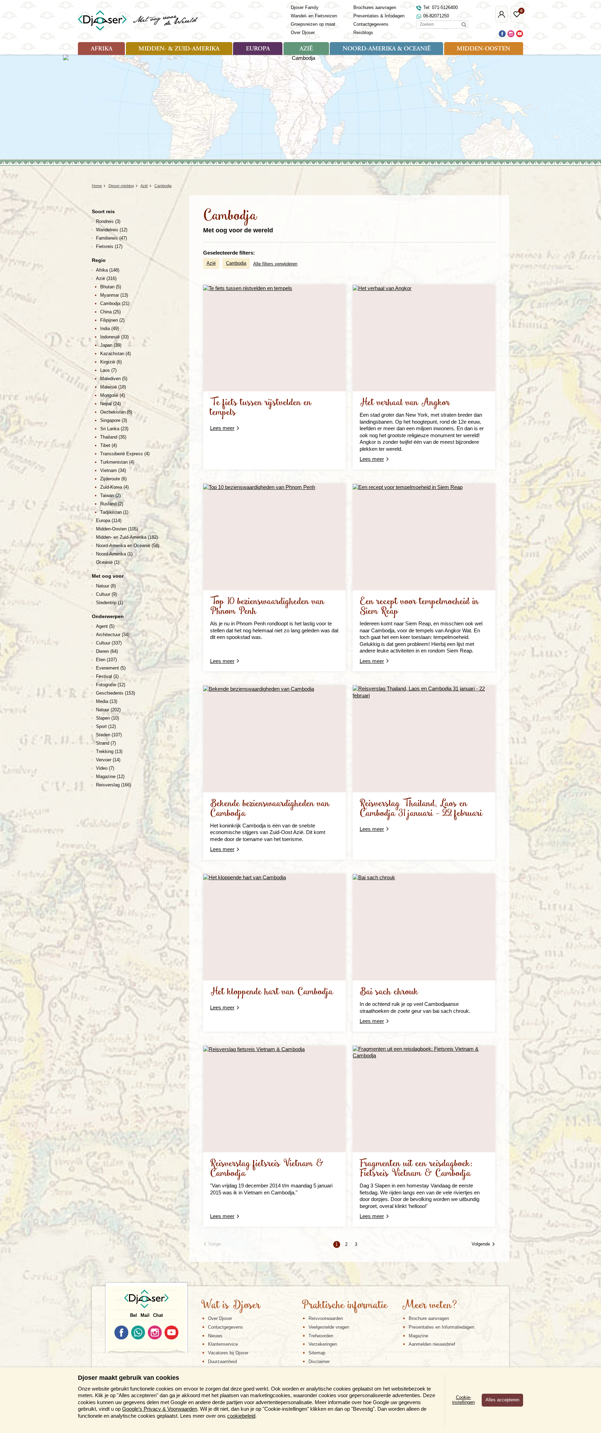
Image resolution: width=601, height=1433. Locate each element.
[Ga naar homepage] (138, 20)
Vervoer (108, 759)
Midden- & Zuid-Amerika (178, 49)
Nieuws (215, 1335)
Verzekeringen (322, 1344)
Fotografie (110, 684)
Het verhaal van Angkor (405, 402)
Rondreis (108, 221)
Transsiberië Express (125, 453)
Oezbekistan (116, 412)
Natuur (106, 586)
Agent (105, 626)
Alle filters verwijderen (275, 263)
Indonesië (114, 336)
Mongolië (112, 395)
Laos (108, 370)
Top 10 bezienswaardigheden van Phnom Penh (267, 606)
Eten (106, 659)
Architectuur (112, 634)
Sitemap (316, 1352)
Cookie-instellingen (463, 1400)
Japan (110, 345)
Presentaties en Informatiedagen (441, 1327)
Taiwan (110, 495)
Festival (107, 676)
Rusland (111, 503)
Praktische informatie (345, 1305)
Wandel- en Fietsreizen (314, 15)
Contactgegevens (370, 24)
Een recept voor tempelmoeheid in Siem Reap (419, 606)
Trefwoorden (320, 1335)
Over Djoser (303, 32)
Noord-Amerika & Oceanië (387, 49)
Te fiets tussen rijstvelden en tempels (261, 407)
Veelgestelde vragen (328, 1327)
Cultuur (106, 594)
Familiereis (111, 238)
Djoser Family (305, 7)
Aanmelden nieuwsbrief (432, 1344)
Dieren (107, 651)
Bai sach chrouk (389, 992)
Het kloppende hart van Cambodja (271, 992)
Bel (133, 1315)
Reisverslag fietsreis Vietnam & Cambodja (267, 1168)
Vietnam (113, 470)
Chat (158, 1315)
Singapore (113, 420)
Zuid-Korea (114, 487)
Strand (106, 743)
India (109, 328)
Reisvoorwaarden (325, 1318)
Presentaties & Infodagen (378, 15)
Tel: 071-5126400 (440, 7)
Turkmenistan (117, 462)
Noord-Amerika (114, 554)
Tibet (108, 445)
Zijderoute (113, 478)
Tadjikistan (114, 512)
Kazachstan (115, 353)
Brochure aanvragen (429, 1318)
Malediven (113, 378)
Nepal (110, 403)
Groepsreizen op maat (313, 24)
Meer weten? (429, 1305)
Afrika (101, 49)
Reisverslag (113, 784)
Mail (145, 1315)
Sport (106, 726)
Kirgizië (111, 362)
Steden (109, 734)
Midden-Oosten (483, 49)
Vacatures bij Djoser (228, 1352)
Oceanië (107, 562)
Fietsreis (109, 246)
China (110, 311)
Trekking (109, 751)
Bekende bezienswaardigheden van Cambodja (270, 808)
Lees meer (222, 428)
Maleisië (113, 387)
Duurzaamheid (222, 1361)
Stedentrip (109, 602)
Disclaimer (319, 1361)
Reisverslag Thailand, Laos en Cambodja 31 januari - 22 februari (421, 808)
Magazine (110, 776)
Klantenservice (223, 1344)
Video (105, 768)
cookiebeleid (241, 1416)
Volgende (481, 1244)
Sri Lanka (114, 428)
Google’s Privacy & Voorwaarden (159, 1409)
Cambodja (236, 263)
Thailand (113, 437)
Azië (306, 49)
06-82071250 (436, 15)
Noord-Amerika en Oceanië (127, 545)
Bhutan (110, 286)
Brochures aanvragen (374, 7)
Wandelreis (111, 229)
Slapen (107, 718)
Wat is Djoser (231, 1305)
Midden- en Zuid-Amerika (127, 537)
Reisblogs (363, 32)
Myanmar (114, 295)
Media (106, 701)
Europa (258, 49)
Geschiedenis (115, 693)
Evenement (111, 668)
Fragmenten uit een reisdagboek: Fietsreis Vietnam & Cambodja (416, 1168)
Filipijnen (112, 320)
